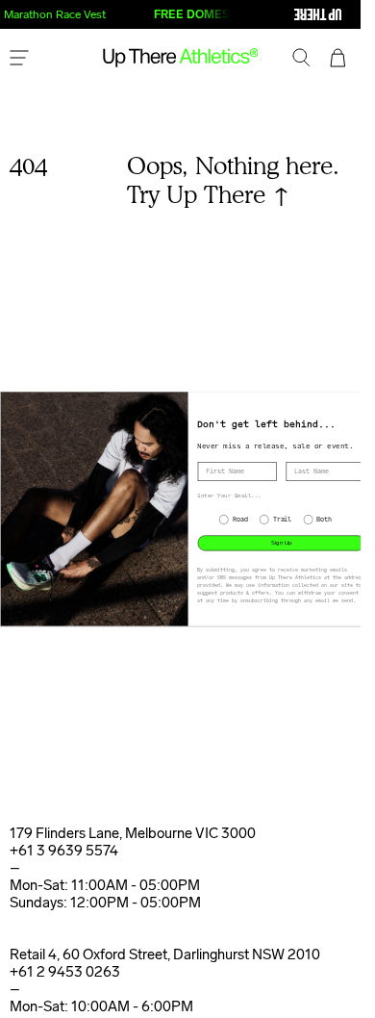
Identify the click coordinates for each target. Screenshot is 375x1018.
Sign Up (281, 543)
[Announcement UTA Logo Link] (279, 14)
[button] (301, 59)
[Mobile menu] (19, 59)
